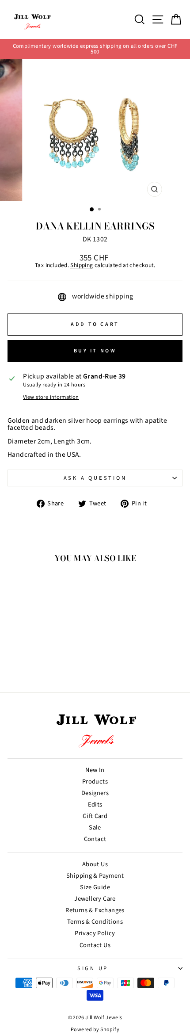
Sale (95, 827)
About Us (95, 864)
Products (95, 781)
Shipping (81, 265)
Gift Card (95, 816)
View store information (51, 397)
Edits (95, 804)
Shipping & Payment (95, 875)
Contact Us (95, 945)
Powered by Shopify (95, 1029)
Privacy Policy (95, 933)
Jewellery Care (94, 898)
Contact (95, 839)
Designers (95, 793)
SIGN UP (92, 968)
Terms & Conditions (95, 921)
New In (94, 770)
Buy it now (95, 351)
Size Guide (95, 887)
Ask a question (95, 478)
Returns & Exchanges (94, 910)
